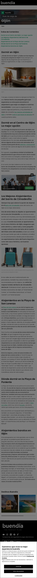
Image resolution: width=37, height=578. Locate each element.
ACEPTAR (18, 566)
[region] (18, 559)
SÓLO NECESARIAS (18, 571)
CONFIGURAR (18, 576)
